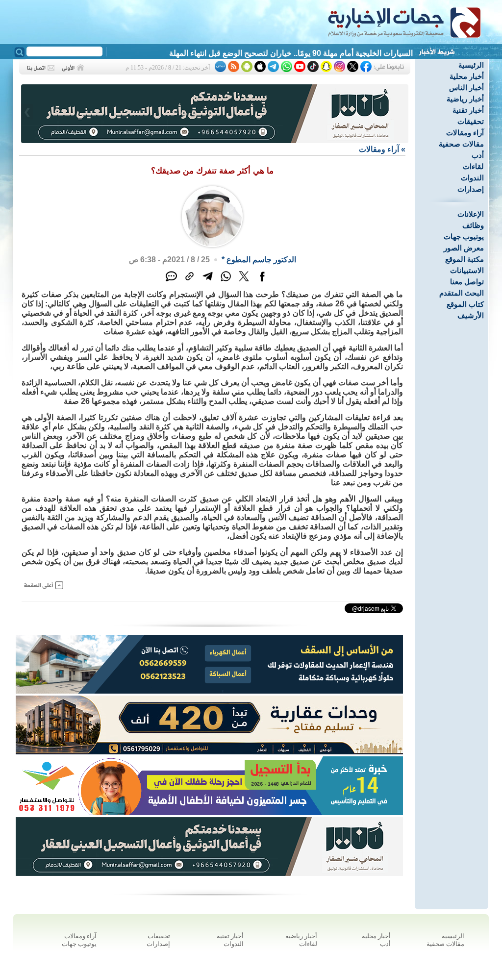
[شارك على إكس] (244, 281)
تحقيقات (470, 121)
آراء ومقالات (465, 132)
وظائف (473, 225)
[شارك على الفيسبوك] (262, 281)
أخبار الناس (466, 87)
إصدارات (470, 189)
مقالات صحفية (461, 144)
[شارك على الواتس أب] (226, 281)
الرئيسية (471, 65)
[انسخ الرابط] (189, 281)
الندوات (472, 178)
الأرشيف (470, 315)
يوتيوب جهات (464, 236)
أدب (478, 155)
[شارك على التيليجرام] (208, 281)
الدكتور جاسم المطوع (261, 259)
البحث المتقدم (461, 293)
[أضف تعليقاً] (171, 281)
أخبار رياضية (465, 99)
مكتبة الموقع (464, 259)
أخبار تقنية (468, 110)
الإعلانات (470, 214)
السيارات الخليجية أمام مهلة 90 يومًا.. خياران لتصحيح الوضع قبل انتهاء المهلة (291, 53)
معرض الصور (464, 248)
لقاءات (473, 166)
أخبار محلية (467, 76)
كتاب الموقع (465, 304)
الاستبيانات (467, 270)
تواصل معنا (467, 281)
